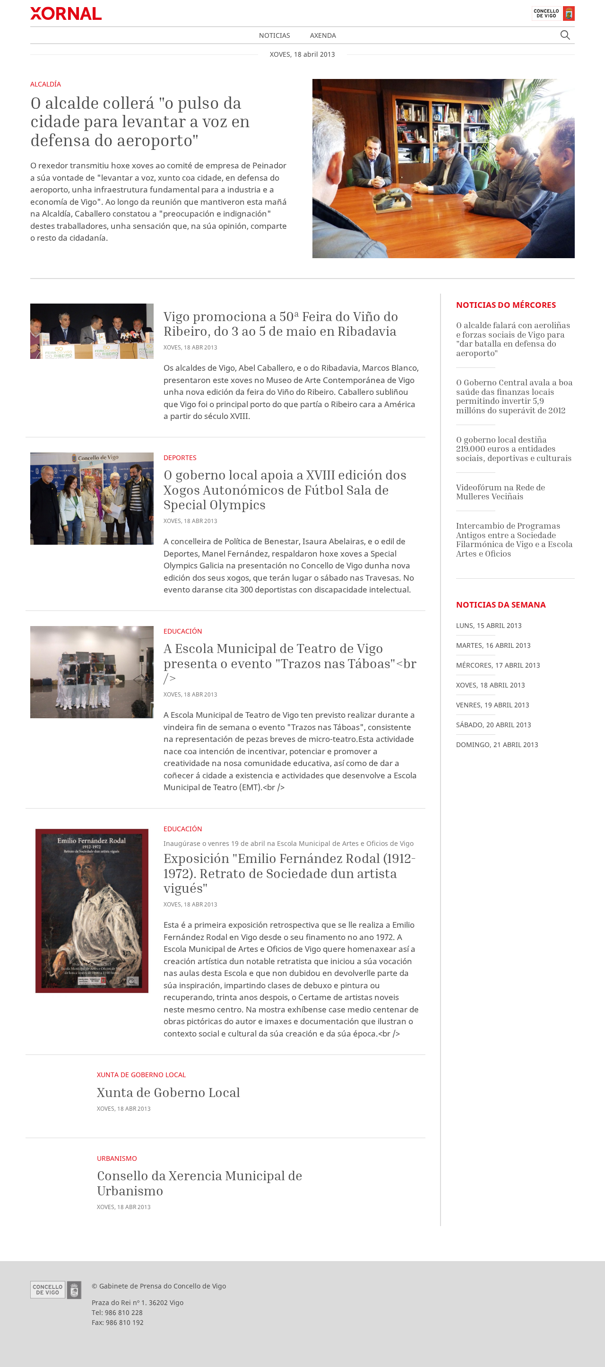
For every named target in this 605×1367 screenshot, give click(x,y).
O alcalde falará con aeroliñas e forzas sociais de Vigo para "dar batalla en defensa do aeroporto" (513, 339)
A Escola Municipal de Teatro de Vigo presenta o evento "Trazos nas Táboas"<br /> (290, 663)
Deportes (180, 457)
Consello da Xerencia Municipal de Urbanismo (199, 1182)
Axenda (323, 35)
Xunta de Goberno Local (141, 1074)
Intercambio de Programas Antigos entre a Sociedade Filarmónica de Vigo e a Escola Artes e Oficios (514, 539)
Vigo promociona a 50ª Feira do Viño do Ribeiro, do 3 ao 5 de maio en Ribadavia (281, 323)
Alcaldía (45, 83)
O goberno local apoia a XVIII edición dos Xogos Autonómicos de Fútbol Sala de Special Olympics (285, 489)
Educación (183, 631)
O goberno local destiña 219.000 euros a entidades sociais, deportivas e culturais (514, 449)
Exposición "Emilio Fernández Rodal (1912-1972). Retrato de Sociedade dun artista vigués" (290, 873)
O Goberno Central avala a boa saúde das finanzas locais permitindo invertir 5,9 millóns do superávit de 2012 (514, 396)
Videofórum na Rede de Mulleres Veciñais (500, 492)
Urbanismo (117, 1158)
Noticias (274, 35)
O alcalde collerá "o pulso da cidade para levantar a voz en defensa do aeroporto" (140, 121)
